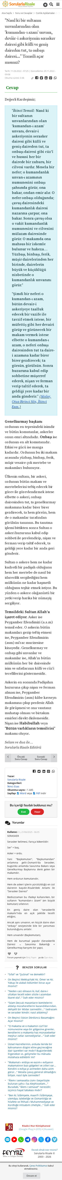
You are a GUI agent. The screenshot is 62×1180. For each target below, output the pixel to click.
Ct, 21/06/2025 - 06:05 (28, 832)
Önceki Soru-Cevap (21, 758)
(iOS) (38, 1129)
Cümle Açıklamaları (45, 13)
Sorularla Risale (16, 779)
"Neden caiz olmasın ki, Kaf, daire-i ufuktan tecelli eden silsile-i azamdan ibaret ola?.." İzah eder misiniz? (29, 994)
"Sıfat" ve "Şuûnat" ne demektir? (26, 974)
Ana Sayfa (7, 13)
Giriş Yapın (31, 957)
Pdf (38, 793)
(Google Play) (26, 1129)
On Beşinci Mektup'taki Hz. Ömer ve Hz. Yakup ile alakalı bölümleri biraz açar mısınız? (31, 983)
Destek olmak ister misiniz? (45, 1149)
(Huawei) (48, 1129)
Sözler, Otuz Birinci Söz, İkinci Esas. (31, 401)
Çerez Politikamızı (38, 1165)
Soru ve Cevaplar (23, 13)
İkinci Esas (13, 786)
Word (23, 793)
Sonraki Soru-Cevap (41, 758)
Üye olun (48, 957)
